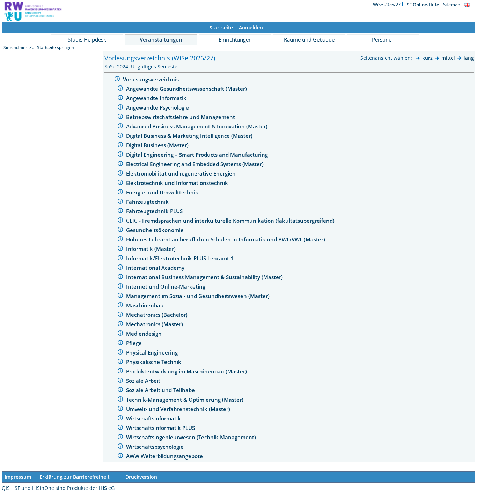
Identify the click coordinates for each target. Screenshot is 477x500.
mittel (448, 57)
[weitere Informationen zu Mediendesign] (120, 334)
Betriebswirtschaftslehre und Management (181, 116)
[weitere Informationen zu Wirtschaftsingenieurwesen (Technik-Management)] (120, 437)
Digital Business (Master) (158, 145)
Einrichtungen (235, 39)
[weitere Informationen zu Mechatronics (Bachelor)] (120, 315)
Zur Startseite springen (51, 47)
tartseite (221, 27)
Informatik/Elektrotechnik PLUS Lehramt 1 (180, 258)
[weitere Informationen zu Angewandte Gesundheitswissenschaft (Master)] (120, 89)
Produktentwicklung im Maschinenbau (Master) (187, 371)
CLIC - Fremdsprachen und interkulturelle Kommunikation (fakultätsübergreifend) (231, 220)
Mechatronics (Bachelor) (157, 314)
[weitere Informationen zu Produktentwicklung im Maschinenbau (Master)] (120, 371)
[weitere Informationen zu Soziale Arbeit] (120, 381)
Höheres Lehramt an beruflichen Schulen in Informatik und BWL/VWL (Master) (226, 239)
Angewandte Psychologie (158, 107)
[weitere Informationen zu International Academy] (120, 268)
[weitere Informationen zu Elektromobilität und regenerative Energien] (120, 174)
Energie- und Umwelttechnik (163, 192)
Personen (383, 39)
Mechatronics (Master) (155, 324)
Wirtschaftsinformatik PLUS (161, 427)
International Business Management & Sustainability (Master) (205, 277)
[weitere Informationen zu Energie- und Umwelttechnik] (120, 192)
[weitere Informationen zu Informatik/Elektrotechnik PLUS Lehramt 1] (120, 258)
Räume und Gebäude (309, 39)
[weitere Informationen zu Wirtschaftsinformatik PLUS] (120, 428)
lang (469, 57)
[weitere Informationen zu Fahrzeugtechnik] (120, 202)
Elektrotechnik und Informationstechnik (177, 182)
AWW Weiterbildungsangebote (165, 456)
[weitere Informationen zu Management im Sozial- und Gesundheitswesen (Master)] (120, 296)
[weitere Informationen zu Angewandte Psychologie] (120, 108)
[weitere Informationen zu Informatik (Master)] (120, 249)
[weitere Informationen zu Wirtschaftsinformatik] (120, 419)
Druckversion (141, 476)
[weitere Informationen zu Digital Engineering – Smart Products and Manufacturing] (120, 155)
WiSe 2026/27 (387, 4)
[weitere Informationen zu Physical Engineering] (120, 353)
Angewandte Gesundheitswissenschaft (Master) (187, 88)
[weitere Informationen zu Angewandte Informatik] (120, 98)
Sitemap (451, 4)
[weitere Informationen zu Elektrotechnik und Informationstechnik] (120, 183)
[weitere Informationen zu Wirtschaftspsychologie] (120, 447)
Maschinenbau (145, 305)
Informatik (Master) (151, 248)
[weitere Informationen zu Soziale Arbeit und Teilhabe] (120, 390)
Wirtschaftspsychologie (155, 446)
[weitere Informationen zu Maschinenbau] (120, 306)
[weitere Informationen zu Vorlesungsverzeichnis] (117, 79)
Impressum (18, 476)
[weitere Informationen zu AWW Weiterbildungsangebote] (120, 456)
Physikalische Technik (154, 361)
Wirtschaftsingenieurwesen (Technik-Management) (191, 437)
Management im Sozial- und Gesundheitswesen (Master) (198, 295)
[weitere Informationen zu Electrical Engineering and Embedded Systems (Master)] (120, 164)
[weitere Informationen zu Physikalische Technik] (120, 362)
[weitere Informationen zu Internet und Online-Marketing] (120, 287)
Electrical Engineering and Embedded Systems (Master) (195, 164)
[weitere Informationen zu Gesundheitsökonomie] (120, 230)
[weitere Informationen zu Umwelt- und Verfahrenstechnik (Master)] (120, 409)
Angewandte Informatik (157, 98)
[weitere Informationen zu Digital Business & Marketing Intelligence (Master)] (120, 136)
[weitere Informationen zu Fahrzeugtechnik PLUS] (120, 211)
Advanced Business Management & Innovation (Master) (197, 126)
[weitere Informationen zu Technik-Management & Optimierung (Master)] (120, 400)
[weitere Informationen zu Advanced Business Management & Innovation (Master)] (120, 127)
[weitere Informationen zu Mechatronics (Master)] (120, 324)
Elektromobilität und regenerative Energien (181, 173)
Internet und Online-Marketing (166, 286)
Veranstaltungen (161, 39)
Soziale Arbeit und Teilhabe (161, 390)
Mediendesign (144, 333)
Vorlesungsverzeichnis (151, 79)
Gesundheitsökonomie (155, 229)
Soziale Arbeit (144, 380)
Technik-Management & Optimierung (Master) (185, 399)
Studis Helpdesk (87, 39)
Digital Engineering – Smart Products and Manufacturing (197, 154)
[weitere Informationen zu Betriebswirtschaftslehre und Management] (120, 117)
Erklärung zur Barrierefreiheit (74, 476)
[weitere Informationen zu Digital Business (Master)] (120, 145)
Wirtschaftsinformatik (154, 418)
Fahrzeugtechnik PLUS (155, 211)
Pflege (134, 342)
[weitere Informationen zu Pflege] (120, 343)
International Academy (156, 267)
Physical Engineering (152, 352)
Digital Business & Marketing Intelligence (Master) (190, 135)
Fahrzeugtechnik (148, 201)
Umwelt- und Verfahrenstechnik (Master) (179, 408)
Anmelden (251, 27)
